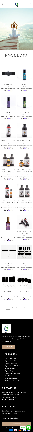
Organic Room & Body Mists (13, 366)
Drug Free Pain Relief (11, 378)
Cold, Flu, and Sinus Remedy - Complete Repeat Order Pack (8, 171)
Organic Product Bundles (12, 361)
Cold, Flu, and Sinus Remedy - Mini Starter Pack (8, 202)
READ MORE (9, 347)
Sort (16, 317)
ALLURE (24, 84)
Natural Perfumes (10, 368)
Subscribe (16, 424)
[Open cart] (30, 4)
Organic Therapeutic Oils (12, 373)
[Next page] (25, 308)
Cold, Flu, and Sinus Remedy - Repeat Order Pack (24, 202)
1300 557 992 (11, 398)
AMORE (8, 112)
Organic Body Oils (10, 371)
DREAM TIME (8, 234)
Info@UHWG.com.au (13, 400)
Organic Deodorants (11, 363)
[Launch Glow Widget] (28, 427)
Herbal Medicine (10, 376)
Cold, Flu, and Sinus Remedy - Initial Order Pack (24, 171)
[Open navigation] (2, 4)
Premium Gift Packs (10, 358)
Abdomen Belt (8, 84)
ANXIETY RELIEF (24, 112)
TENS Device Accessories (12, 381)
